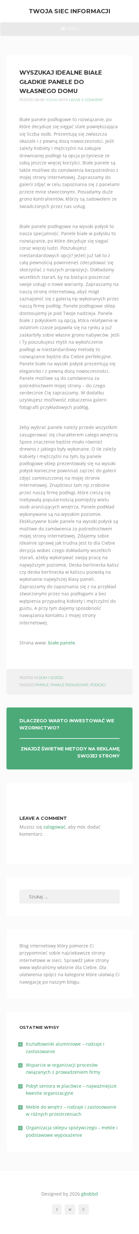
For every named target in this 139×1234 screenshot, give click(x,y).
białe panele (61, 643)
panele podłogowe (69, 685)
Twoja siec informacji (69, 11)
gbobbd (89, 1194)
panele (42, 685)
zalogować (54, 827)
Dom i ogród (51, 678)
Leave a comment (86, 100)
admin (52, 100)
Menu (69, 31)
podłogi (98, 685)
